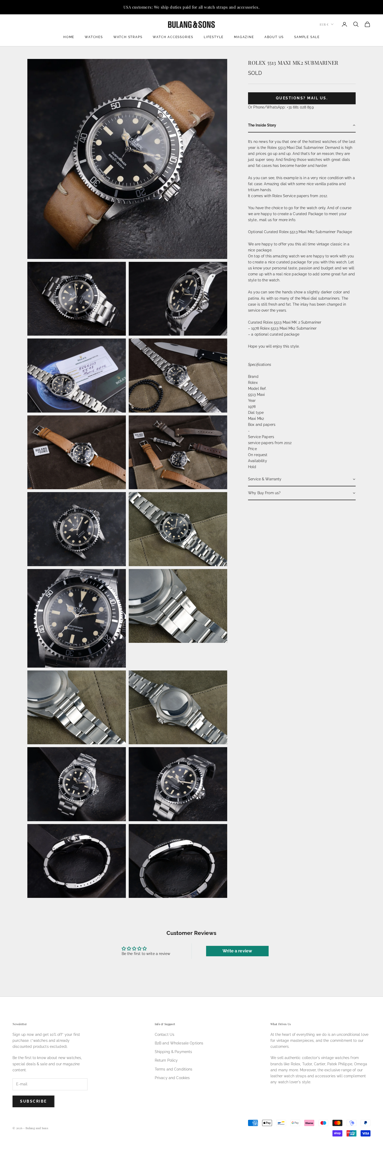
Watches (94, 37)
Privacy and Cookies (172, 1078)
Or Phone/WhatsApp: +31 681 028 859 (281, 107)
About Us (274, 37)
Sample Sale (307, 37)
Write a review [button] (237, 950)
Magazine (244, 37)
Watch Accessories (173, 37)
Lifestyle (214, 37)
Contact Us (164, 1034)
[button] (302, 125)
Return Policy (166, 1060)
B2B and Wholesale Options (179, 1043)
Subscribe (33, 1101)
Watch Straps (128, 37)
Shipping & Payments (173, 1052)
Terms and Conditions (174, 1069)
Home (68, 37)
